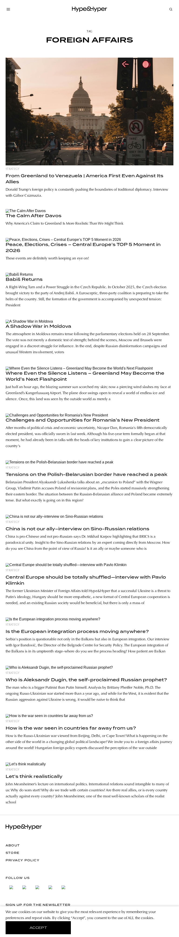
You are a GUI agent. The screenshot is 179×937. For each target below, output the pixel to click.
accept (38, 928)
